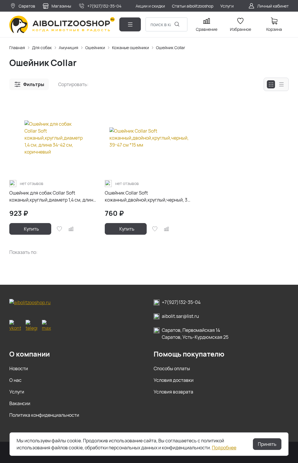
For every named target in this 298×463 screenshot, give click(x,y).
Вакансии (19, 403)
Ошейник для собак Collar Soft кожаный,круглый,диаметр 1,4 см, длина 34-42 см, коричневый (52, 196)
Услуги (16, 392)
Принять (267, 444)
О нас (15, 380)
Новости (18, 368)
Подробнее (224, 447)
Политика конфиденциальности (44, 415)
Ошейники (95, 47)
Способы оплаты (172, 368)
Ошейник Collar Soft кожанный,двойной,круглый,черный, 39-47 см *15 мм (148, 196)
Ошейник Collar (170, 47)
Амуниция (68, 47)
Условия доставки (174, 380)
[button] (29, 84)
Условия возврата (173, 392)
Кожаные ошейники (130, 47)
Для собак (42, 47)
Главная (17, 47)
